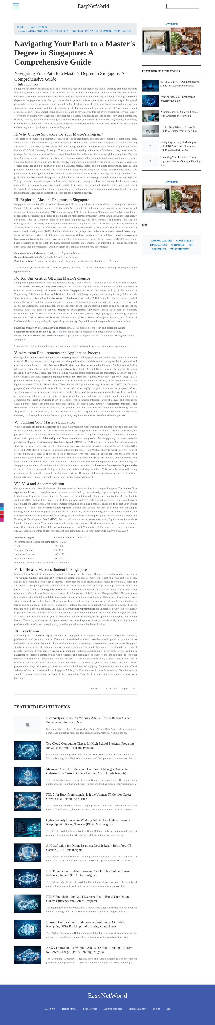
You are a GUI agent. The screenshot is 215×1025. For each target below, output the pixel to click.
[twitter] (2, 509)
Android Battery (161, 241)
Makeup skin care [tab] (112, 1008)
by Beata (95, 688)
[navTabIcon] (16, 6)
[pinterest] (2, 516)
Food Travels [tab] (90, 1008)
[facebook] (2, 505)
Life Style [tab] (50, 1008)
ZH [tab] (168, 1008)
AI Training (178, 245)
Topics (125, 688)
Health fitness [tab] (69, 1008)
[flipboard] (2, 512)
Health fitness (38, 27)
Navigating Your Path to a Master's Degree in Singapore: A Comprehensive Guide (75, 30)
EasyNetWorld (93, 6)
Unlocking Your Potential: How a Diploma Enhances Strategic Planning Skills (180, 161)
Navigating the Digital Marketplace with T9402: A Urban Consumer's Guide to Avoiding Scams (179, 146)
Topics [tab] (156, 1008)
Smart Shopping (179, 249)
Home (20, 27)
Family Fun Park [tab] (137, 1008)
